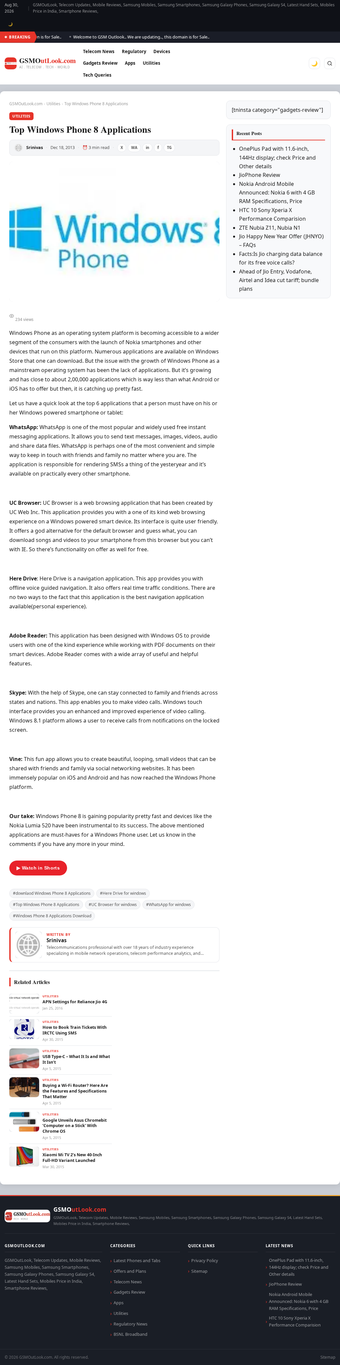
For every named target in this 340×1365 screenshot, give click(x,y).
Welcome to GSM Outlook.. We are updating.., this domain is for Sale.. (130, 37)
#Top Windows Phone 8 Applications (46, 904)
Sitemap (199, 1271)
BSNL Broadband (130, 1334)
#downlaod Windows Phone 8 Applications (52, 893)
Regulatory (134, 51)
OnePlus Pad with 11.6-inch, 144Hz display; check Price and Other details (277, 157)
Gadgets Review (100, 63)
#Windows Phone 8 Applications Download (52, 916)
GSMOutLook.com (25, 104)
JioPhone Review (259, 175)
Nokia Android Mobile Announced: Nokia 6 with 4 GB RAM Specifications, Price (277, 192)
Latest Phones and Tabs (137, 1260)
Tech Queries (97, 75)
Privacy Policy (204, 1260)
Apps (130, 63)
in (147, 147)
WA (134, 147)
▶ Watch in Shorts (38, 868)
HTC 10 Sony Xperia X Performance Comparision (295, 1321)
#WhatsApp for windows (168, 904)
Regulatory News (130, 1324)
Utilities (151, 63)
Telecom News (99, 51)
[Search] (329, 63)
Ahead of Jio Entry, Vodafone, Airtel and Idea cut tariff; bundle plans (279, 280)
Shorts (317, 1351)
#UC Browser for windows (113, 904)
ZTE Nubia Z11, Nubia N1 (269, 227)
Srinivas (34, 147)
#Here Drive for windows (123, 893)
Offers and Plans (130, 1271)
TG (169, 147)
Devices (161, 51)
